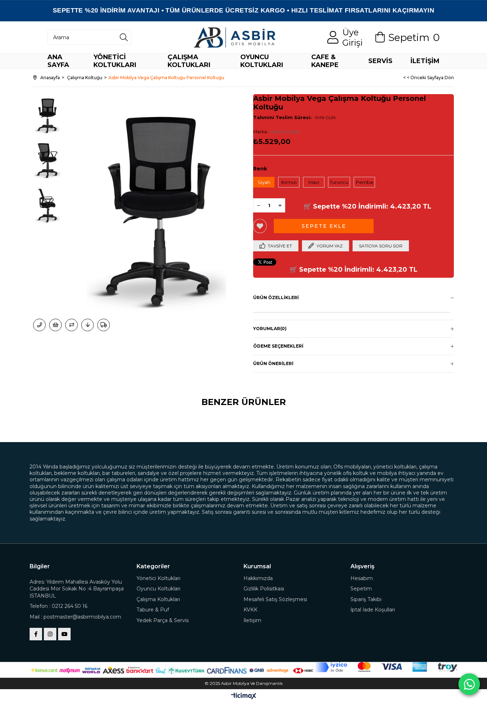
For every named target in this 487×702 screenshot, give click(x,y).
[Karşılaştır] (71, 325)
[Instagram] (50, 634)
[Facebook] (36, 634)
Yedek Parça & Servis (163, 620)
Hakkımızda (258, 578)
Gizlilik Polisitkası (264, 588)
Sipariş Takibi (365, 599)
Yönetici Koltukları (158, 578)
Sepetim (361, 588)
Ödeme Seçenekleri (278, 346)
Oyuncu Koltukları (158, 588)
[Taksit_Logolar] (172, 670)
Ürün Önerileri (273, 363)
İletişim (252, 620)
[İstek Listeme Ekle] (55, 325)
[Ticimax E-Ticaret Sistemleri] (243, 696)
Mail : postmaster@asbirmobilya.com (75, 617)
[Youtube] (64, 634)
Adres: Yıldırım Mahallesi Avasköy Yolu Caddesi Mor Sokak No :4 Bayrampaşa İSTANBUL (77, 589)
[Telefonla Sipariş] (39, 325)
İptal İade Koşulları (372, 609)
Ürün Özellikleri (276, 297)
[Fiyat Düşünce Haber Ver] (87, 325)
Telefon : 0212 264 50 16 (58, 606)
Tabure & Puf (153, 609)
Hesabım (361, 578)
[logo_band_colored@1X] (386, 667)
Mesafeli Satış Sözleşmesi (275, 599)
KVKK (250, 609)
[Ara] (123, 37)
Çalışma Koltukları (158, 599)
